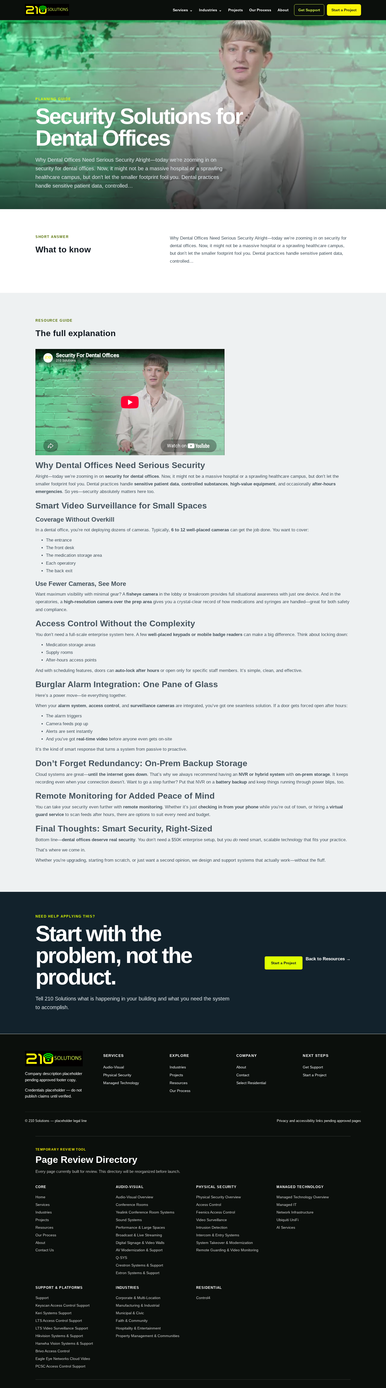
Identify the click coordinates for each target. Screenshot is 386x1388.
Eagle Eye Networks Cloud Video (62, 1359)
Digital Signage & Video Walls (140, 1243)
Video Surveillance (211, 1220)
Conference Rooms (132, 1204)
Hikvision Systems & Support (59, 1336)
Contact (242, 1075)
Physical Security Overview (218, 1197)
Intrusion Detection (211, 1227)
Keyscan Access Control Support (62, 1305)
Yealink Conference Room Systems (145, 1212)
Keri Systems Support (53, 1313)
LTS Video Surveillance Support (61, 1328)
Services (183, 10)
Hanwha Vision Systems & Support (64, 1343)
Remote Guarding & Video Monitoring (227, 1250)
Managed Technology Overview (303, 1197)
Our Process (260, 10)
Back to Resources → (328, 958)
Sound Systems (129, 1220)
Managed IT (287, 1204)
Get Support (309, 10)
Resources (178, 1083)
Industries (210, 10)
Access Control (208, 1204)
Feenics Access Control (215, 1212)
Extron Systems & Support (137, 1273)
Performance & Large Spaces (140, 1227)
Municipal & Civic (130, 1313)
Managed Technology (121, 1083)
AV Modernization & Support (139, 1250)
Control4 (203, 1298)
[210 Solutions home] (47, 10)
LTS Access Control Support (58, 1320)
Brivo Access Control (52, 1351)
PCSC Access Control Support (60, 1366)
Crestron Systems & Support (139, 1265)
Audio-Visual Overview (134, 1197)
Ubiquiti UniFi (288, 1220)
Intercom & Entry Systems (217, 1235)
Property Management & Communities (147, 1336)
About (283, 10)
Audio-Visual (113, 1067)
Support (42, 1298)
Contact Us (44, 1250)
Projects (235, 10)
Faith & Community (132, 1320)
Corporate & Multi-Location (138, 1298)
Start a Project (344, 10)
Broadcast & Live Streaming (139, 1235)
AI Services (286, 1227)
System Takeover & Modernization (224, 1243)
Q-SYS (121, 1257)
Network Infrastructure (295, 1212)
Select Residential (251, 1083)
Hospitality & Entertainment (138, 1328)
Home (40, 1197)
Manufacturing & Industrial (137, 1305)
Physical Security (117, 1075)
